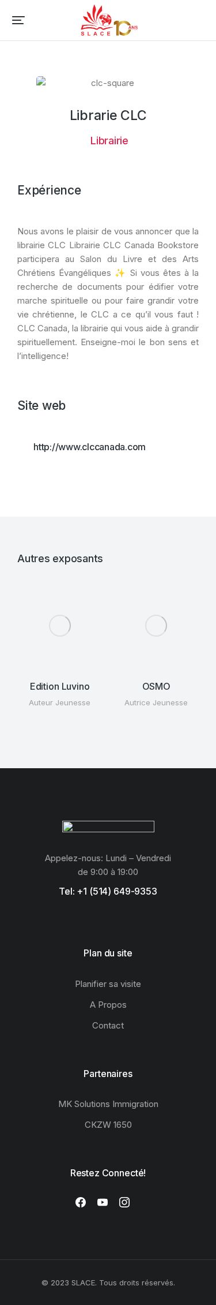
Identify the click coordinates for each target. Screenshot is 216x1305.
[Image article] (60, 625)
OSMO (156, 686)
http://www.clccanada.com (89, 447)
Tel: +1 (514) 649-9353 (108, 891)
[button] (18, 20)
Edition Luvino (60, 686)
